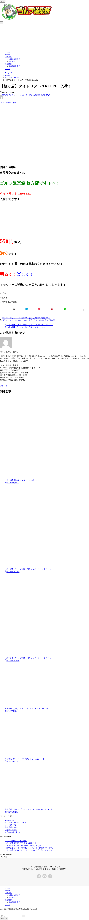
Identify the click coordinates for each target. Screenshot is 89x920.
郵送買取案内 (14, 902)
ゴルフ (20, 320)
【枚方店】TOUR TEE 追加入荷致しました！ (23, 843)
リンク (7, 905)
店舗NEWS (45, 95)
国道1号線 (48, 320)
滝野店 (12, 897)
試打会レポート (12, 832)
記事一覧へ (4, 386)
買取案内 (8, 900)
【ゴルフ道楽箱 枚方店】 (16, 841)
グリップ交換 (11, 320)
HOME (7, 888)
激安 (55, 320)
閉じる (4, 918)
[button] (6, 309)
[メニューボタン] (2, 1)
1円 (3, 320)
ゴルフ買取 (27, 320)
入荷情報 (37, 95)
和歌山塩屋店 (14, 895)
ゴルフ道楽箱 (38, 320)
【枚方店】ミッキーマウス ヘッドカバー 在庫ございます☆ (29, 848)
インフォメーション (16, 95)
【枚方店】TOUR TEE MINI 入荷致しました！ (24, 846)
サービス (29, 95)
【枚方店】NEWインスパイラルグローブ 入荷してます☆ (28, 850)
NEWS (5, 95)
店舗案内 (8, 893)
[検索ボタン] (1, 22)
